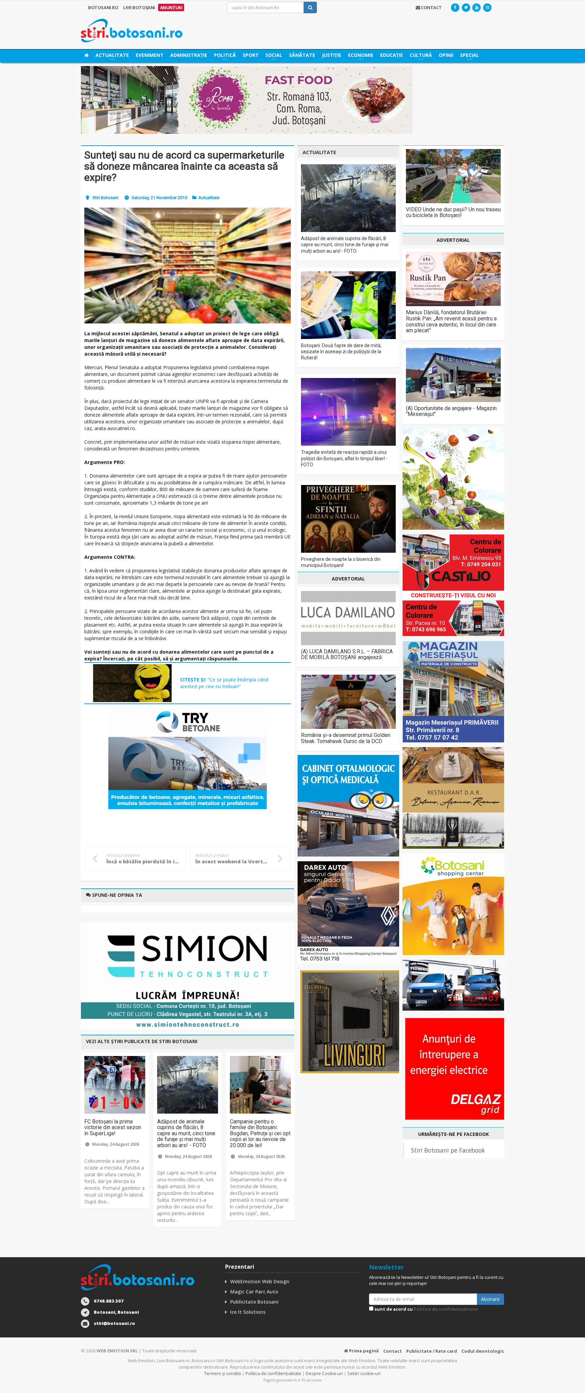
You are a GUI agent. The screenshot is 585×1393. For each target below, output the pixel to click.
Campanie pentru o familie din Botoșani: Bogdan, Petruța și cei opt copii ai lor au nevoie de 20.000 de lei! (260, 1133)
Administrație (188, 55)
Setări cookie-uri (364, 1373)
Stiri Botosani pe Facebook (448, 1150)
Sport (251, 55)
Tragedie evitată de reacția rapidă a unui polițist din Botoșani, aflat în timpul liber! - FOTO (344, 458)
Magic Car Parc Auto (254, 1291)
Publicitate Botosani (254, 1302)
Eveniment (150, 55)
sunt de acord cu (425, 1309)
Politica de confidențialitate (446, 1309)
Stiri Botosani (105, 197)
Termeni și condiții (222, 1373)
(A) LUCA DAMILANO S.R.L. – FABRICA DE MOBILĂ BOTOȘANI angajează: (347, 654)
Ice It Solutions (247, 1312)
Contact (392, 1351)
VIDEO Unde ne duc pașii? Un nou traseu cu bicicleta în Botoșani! (453, 212)
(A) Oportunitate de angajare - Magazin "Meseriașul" (451, 411)
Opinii (446, 55)
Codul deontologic (482, 1351)
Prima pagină (363, 1351)
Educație (391, 55)
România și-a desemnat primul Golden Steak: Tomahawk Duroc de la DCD (345, 738)
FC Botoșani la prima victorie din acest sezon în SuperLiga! (112, 1127)
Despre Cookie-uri (324, 1373)
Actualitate (208, 197)
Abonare (490, 1299)
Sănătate (302, 55)
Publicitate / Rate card (431, 1351)
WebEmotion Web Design (259, 1281)
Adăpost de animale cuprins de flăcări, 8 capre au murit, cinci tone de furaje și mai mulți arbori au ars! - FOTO (186, 1133)
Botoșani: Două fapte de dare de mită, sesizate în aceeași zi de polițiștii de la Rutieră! (341, 351)
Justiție (331, 55)
